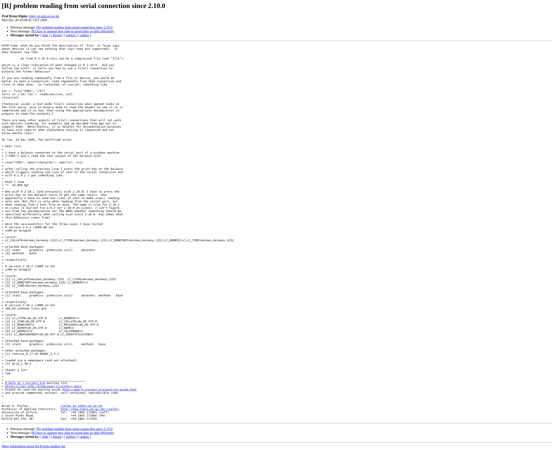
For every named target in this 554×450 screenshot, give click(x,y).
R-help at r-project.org (25, 383)
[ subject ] (70, 35)
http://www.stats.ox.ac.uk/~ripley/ (90, 409)
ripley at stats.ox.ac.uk (44, 16)
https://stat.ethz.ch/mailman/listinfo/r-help (43, 386)
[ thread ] (57, 35)
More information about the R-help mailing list (33, 446)
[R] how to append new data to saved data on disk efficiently (72, 31)
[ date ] (45, 35)
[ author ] (84, 35)
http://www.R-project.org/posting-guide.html (99, 389)
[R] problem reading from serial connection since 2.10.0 (74, 27)
